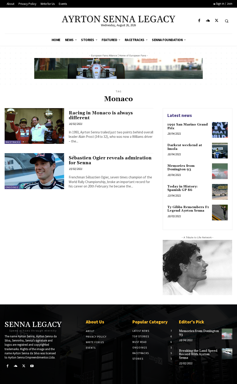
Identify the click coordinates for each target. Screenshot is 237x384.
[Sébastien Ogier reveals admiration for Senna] (34, 171)
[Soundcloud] (208, 21)
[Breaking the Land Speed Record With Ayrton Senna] (227, 353)
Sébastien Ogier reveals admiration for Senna (110, 160)
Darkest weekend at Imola (184, 147)
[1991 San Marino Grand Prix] (220, 130)
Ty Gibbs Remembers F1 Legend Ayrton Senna (188, 209)
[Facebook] (199, 21)
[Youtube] (32, 366)
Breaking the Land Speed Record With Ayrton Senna (198, 354)
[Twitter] (216, 21)
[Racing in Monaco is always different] (34, 126)
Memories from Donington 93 (181, 167)
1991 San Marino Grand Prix (187, 126)
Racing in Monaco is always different (101, 115)
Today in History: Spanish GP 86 (182, 188)
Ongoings (12, 187)
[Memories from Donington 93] (220, 171)
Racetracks (13, 142)
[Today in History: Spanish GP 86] (220, 192)
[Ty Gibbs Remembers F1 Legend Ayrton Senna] (220, 212)
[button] (226, 21)
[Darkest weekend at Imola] (220, 150)
